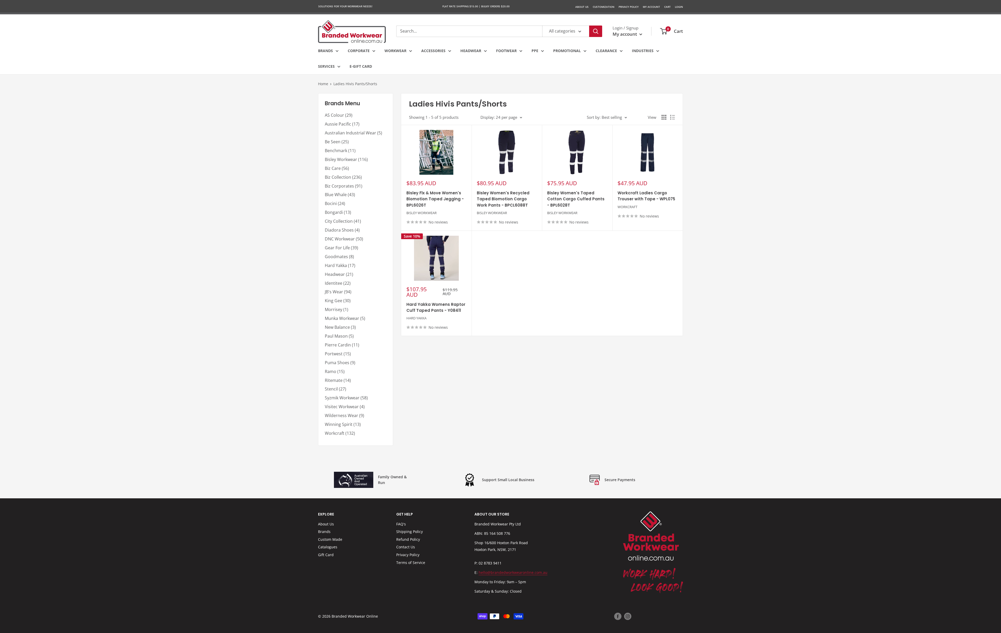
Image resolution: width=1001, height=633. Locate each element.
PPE (535, 50)
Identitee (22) (338, 283)
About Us (582, 7)
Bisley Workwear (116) (346, 159)
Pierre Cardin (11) (342, 345)
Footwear (506, 50)
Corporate (359, 50)
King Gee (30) (338, 300)
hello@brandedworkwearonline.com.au (513, 572)
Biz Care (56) (337, 168)
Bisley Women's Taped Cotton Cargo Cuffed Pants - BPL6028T (576, 199)
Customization (603, 7)
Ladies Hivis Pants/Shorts (355, 83)
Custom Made (330, 539)
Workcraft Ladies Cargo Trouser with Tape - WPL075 (646, 196)
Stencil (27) (335, 389)
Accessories (433, 50)
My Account (651, 7)
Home (323, 83)
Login (679, 7)
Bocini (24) (335, 203)
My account (625, 34)
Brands (325, 50)
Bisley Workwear (421, 212)
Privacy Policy (407, 554)
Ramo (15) (335, 371)
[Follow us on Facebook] (617, 616)
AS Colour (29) (338, 115)
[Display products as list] (672, 117)
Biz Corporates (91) (343, 186)
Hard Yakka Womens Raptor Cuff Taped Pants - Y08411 (435, 307)
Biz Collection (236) (343, 177)
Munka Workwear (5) (345, 318)
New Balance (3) (340, 327)
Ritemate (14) (338, 380)
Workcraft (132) (340, 433)
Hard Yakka (416, 318)
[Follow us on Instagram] (627, 616)
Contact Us (405, 546)
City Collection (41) (343, 221)
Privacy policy (629, 7)
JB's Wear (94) (338, 292)
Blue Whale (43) (340, 194)
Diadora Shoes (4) (342, 230)
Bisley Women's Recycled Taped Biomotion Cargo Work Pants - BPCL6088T (503, 199)
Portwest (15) (338, 354)
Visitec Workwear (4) (345, 406)
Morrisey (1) (336, 309)
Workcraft (627, 206)
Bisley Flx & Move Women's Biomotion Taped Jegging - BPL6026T (435, 199)
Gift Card (326, 554)
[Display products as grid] (664, 117)
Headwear (470, 50)
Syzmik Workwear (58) (346, 398)
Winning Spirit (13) (343, 424)
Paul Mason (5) (339, 336)
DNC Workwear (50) (344, 239)
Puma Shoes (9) (340, 362)
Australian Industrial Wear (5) (353, 133)
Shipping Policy (409, 531)
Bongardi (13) (338, 212)
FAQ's (401, 524)
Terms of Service (410, 562)
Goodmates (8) (339, 256)
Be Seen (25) (337, 142)
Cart (667, 7)
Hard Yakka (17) (340, 265)
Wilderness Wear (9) (344, 415)
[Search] (595, 31)
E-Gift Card (361, 66)
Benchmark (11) (340, 150)
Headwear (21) (339, 274)
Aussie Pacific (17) (342, 124)
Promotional (567, 50)
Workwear (395, 50)
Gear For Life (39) (341, 248)
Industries (643, 50)
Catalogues (327, 546)
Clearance (606, 50)
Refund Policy (408, 539)
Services (326, 66)
